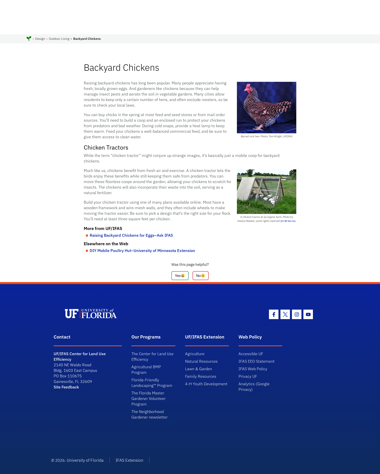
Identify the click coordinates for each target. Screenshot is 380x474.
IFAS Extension (129, 460)
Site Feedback (66, 387)
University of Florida (85, 460)
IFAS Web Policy (252, 368)
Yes (178, 275)
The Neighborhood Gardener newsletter (149, 414)
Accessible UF (250, 353)
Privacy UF (247, 376)
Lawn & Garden (198, 368)
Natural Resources (201, 361)
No (198, 275)
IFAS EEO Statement (256, 361)
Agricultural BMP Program (146, 369)
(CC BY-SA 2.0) (287, 220)
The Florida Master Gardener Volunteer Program (148, 398)
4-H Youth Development (206, 383)
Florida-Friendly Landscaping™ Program (151, 382)
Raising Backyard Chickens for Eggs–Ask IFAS (131, 235)
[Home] (29, 39)
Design (40, 39)
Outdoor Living (59, 39)
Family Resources (200, 376)
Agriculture (194, 353)
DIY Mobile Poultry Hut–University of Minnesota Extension (142, 250)
